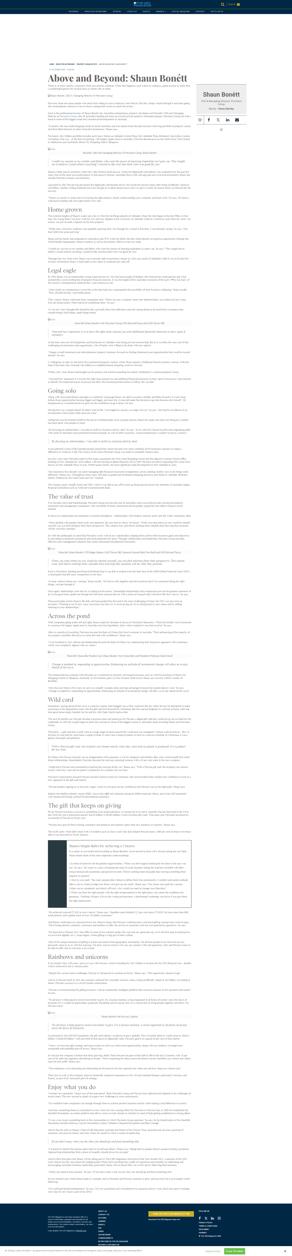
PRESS (101, 1231)
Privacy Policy (205, 1223)
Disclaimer (204, 1229)
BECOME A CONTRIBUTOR (108, 1245)
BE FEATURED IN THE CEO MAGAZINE (113, 1241)
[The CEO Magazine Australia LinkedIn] (214, 1219)
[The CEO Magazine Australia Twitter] (207, 1219)
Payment (203, 1233)
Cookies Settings (213, 1251)
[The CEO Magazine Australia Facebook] (201, 1219)
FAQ (99, 1228)
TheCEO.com (81, 1231)
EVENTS (101, 1225)
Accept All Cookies (234, 1251)
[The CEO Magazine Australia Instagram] (221, 1219)
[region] (139, 39)
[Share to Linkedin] (228, 120)
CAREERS (102, 1221)
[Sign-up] (237, 120)
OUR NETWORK (104, 1235)
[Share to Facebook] (209, 120)
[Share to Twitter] (218, 120)
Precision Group (68, 116)
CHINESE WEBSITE (105, 1238)
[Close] (285, 1251)
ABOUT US (102, 1211)
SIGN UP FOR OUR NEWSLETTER (171, 1213)
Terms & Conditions (208, 1226)
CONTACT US (103, 1215)
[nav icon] (49, 4)
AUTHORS (102, 1218)
